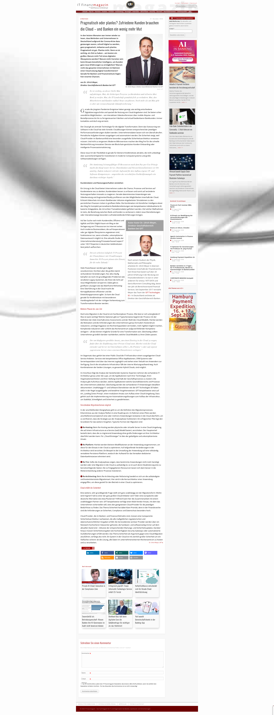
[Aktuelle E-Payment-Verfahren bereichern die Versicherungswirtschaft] (182, 75)
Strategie (128, 12)
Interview (136, 12)
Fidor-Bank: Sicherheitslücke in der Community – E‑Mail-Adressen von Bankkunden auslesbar (180, 129)
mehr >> (184, 102)
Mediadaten (185, 3)
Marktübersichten (170, 12)
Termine (97, 12)
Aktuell (85, 12)
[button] (190, 12)
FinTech (111, 12)
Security (152, 12)
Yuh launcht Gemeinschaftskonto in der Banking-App (145, 619)
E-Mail (171, 29)
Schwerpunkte (182, 12)
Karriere (159, 12)
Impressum (193, 3)
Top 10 (91, 12)
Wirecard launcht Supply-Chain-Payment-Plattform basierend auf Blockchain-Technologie (180, 174)
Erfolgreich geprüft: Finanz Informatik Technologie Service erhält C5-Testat (120, 588)
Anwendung (119, 12)
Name (86, 673)
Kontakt (177, 3)
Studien (104, 12)
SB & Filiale (144, 12)
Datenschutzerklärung (107, 704)
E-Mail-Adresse (86, 681)
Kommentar (86, 653)
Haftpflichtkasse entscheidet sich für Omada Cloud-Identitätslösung (146, 588)
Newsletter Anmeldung (86, 704)
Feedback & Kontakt (137, 704)
